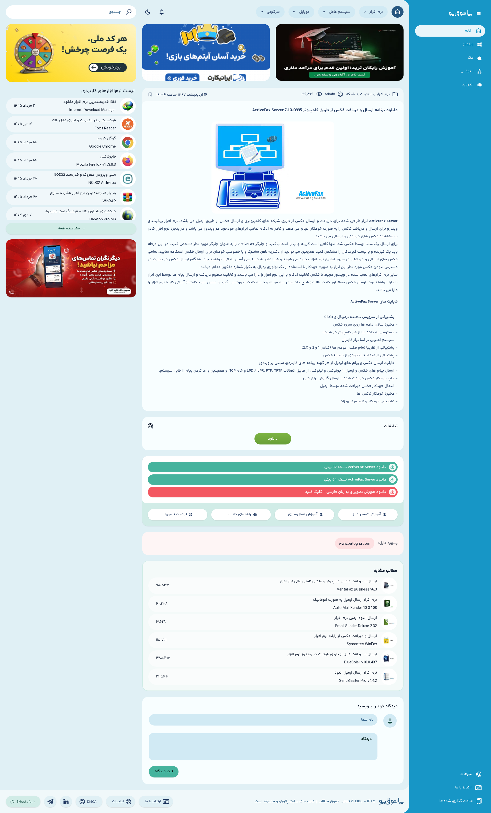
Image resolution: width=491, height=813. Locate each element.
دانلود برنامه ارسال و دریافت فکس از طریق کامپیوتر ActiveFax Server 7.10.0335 (325, 110)
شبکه (350, 94)
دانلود (273, 439)
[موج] (340, 53)
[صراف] (71, 53)
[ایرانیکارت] (206, 53)
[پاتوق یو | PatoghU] (460, 13)
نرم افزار (383, 94)
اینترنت (366, 94)
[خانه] (398, 12)
